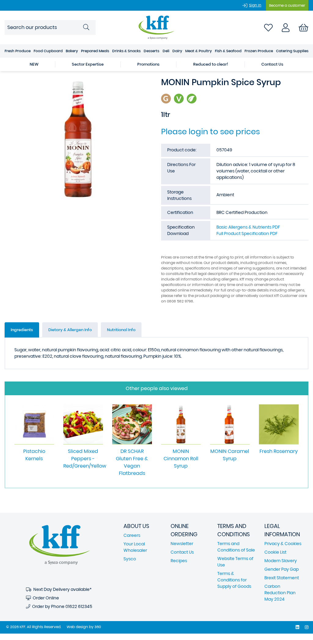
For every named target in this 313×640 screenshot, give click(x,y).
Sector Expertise (88, 64)
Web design (77, 626)
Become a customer (287, 5)
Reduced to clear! (210, 64)
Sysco (129, 559)
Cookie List (275, 552)
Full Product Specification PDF (247, 233)
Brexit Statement (281, 578)
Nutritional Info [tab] (121, 330)
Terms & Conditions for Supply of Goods (234, 579)
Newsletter (182, 544)
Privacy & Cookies (282, 544)
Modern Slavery (280, 561)
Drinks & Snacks (126, 50)
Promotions (148, 64)
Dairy (177, 50)
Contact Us (272, 64)
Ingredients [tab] (22, 330)
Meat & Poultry (198, 50)
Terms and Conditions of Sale (236, 547)
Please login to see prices (210, 131)
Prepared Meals (95, 50)
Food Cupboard (48, 50)
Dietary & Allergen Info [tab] (70, 330)
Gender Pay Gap (281, 569)
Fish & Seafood (228, 50)
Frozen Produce (259, 50)
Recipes (179, 561)
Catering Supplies (292, 50)
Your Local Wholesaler (135, 547)
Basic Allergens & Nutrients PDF (248, 227)
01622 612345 (78, 606)
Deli (166, 50)
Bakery (72, 50)
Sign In (255, 5)
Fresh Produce (18, 50)
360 (97, 626)
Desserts (151, 50)
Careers (131, 535)
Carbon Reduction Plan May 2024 (280, 592)
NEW (34, 64)
